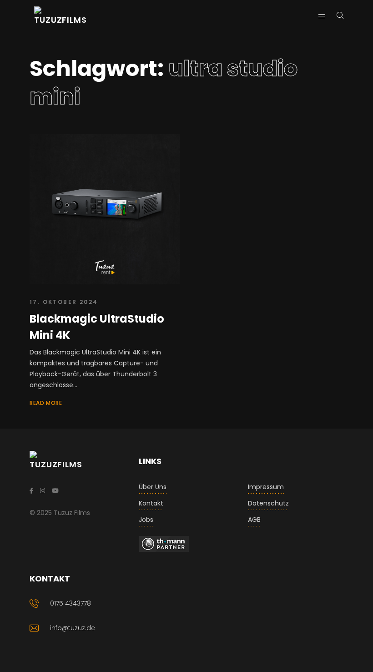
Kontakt (151, 503)
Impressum (266, 486)
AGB (254, 519)
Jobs (146, 519)
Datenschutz (268, 503)
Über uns (152, 486)
